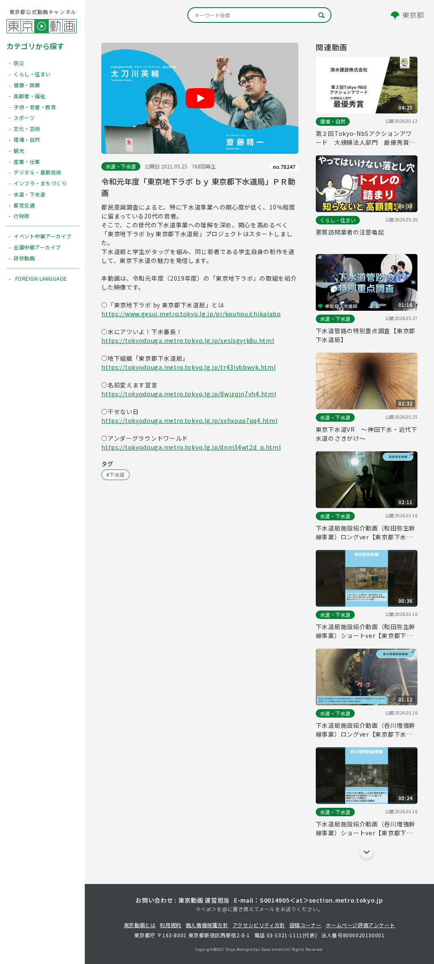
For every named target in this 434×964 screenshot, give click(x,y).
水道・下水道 (121, 166)
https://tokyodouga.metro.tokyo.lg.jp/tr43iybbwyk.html (188, 367)
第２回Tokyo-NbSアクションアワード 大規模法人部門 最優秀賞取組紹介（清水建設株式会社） (365, 138)
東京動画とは (140, 924)
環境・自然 (332, 121)
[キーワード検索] (259, 15)
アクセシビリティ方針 (259, 924)
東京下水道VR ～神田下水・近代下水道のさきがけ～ (366, 433)
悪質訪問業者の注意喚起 (350, 232)
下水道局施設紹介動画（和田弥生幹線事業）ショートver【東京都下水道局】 (365, 631)
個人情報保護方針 (207, 924)
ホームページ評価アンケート (360, 924)
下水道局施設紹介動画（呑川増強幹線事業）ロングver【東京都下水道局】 (365, 730)
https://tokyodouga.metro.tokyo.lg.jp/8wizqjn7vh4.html (188, 393)
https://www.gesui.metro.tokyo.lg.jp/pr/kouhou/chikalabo (191, 313)
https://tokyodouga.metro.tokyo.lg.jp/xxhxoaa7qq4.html (189, 420)
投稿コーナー (305, 924)
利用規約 (170, 924)
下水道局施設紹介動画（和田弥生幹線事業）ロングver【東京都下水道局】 (365, 532)
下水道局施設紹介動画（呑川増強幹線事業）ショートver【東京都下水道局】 (365, 828)
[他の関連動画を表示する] (366, 852)
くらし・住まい (338, 220)
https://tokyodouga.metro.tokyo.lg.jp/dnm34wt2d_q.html (191, 447)
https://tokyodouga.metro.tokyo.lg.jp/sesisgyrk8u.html (187, 340)
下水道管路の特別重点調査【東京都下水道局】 (365, 335)
